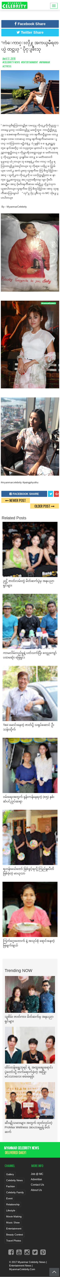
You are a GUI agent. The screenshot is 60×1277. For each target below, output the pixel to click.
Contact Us (37, 1184)
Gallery (10, 1174)
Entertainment (13, 1228)
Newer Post (17, 500)
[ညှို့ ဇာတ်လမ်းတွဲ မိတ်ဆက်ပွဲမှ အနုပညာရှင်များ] (30, 549)
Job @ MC (37, 1174)
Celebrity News (14, 1180)
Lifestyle (10, 1210)
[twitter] (50, 494)
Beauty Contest (14, 1234)
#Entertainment (30, 62)
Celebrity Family (15, 1192)
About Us (36, 1190)
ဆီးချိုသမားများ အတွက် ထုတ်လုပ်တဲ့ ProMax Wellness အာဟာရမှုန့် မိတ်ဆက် (28, 1127)
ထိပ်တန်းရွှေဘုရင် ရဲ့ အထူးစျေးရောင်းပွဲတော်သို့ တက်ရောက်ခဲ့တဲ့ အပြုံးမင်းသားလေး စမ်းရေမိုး (29, 1072)
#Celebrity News (11, 62)
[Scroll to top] (54, 1272)
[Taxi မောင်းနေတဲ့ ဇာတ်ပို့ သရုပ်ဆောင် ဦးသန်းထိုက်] (30, 693)
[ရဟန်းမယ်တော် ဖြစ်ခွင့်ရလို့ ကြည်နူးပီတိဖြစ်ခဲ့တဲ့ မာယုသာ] (30, 837)
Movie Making (14, 1216)
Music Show (13, 1222)
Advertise (36, 1179)
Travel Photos (13, 1240)
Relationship (13, 1204)
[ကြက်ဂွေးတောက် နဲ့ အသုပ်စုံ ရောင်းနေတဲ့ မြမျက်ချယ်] (30, 909)
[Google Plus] (56, 494)
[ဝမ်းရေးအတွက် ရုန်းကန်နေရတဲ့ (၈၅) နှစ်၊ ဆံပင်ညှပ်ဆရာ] (30, 765)
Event (9, 1198)
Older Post (42, 506)
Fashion (10, 1186)
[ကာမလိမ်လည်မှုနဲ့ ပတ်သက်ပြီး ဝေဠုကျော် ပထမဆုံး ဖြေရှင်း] (30, 621)
